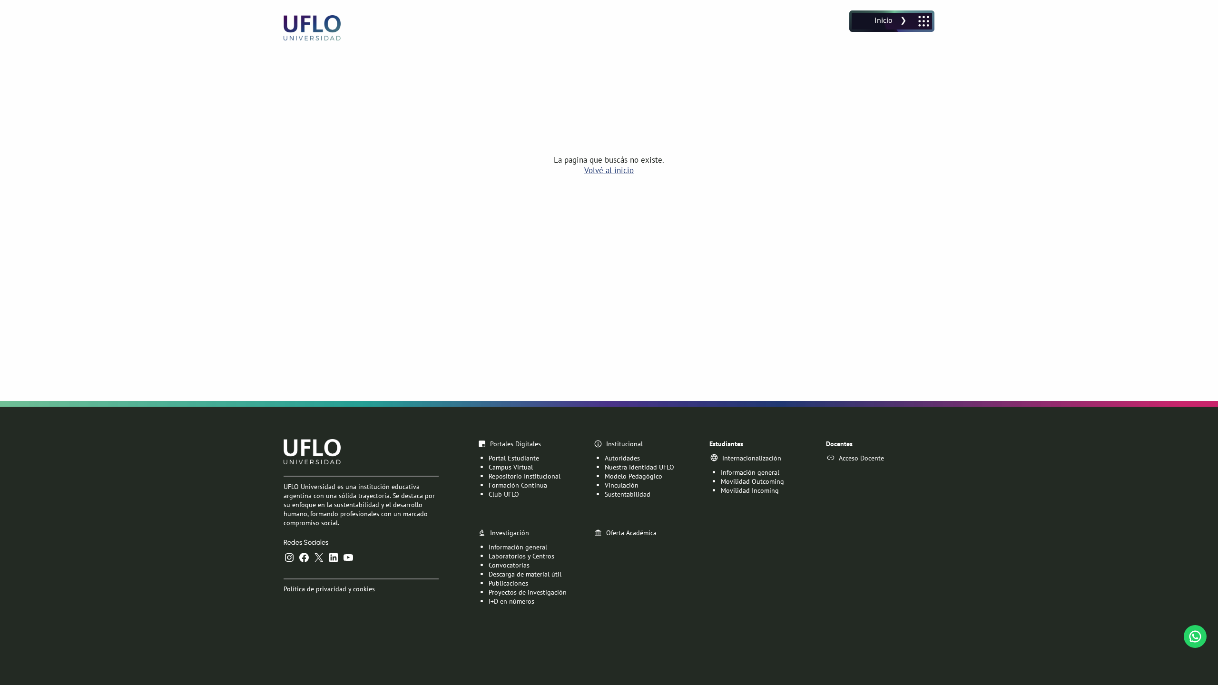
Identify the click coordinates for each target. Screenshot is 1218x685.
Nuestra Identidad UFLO (639, 466)
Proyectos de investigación (528, 592)
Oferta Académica (631, 532)
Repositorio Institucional (524, 475)
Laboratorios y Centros (521, 555)
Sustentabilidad (627, 494)
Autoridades (622, 457)
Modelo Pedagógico (633, 475)
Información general (750, 472)
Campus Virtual (511, 466)
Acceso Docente (861, 457)
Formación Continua (518, 484)
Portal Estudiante (514, 457)
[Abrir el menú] (891, 21)
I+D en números (511, 601)
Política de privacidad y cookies (329, 588)
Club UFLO (504, 494)
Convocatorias (509, 564)
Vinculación (621, 484)
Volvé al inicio (609, 170)
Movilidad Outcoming (752, 481)
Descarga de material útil (525, 573)
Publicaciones (508, 582)
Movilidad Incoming (750, 490)
